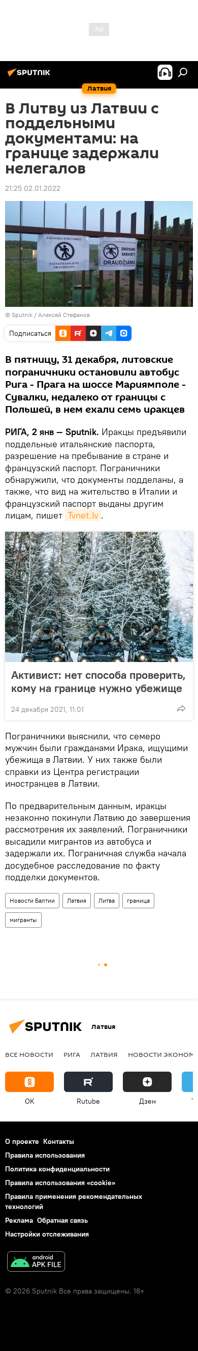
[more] (181, 708)
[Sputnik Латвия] (30, 76)
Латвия (76, 900)
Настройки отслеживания (47, 1234)
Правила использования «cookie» (60, 1182)
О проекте (22, 1141)
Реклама (19, 1220)
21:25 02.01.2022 (32, 188)
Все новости (29, 1054)
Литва (106, 900)
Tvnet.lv (83, 515)
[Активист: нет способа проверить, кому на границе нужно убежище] (99, 597)
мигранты (23, 920)
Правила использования (45, 1155)
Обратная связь (62, 1220)
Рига (71, 1054)
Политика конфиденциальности (57, 1168)
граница (138, 900)
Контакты (58, 1141)
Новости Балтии (32, 900)
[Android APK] (36, 1262)
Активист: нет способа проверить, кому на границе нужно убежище (98, 681)
